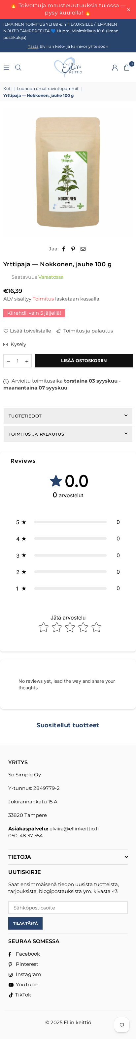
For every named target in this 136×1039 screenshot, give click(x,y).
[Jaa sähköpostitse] (83, 248)
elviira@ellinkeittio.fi (74, 828)
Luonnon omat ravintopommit (48, 88)
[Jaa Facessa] (63, 248)
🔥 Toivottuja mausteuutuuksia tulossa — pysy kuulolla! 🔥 (68, 9)
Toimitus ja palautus (87, 331)
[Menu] (6, 67)
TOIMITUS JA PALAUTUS (36, 434)
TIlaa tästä (25, 923)
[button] (127, 67)
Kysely (17, 344)
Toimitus (43, 299)
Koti (7, 88)
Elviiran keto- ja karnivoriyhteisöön (68, 46)
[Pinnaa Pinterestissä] (73, 248)
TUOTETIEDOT (25, 415)
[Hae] (18, 67)
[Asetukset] (115, 67)
